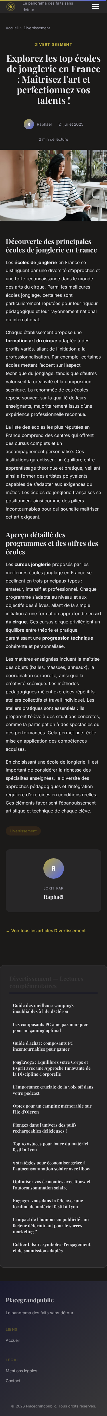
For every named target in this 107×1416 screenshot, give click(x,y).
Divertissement (37, 28)
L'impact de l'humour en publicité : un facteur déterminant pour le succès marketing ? (51, 1225)
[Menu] (95, 6)
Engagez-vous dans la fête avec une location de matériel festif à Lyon (48, 1203)
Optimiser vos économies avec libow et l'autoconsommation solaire (51, 1184)
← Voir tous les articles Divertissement (46, 930)
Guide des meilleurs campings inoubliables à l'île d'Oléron (43, 1008)
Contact (13, 1380)
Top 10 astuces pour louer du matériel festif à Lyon (50, 1146)
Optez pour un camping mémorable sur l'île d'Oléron (52, 1109)
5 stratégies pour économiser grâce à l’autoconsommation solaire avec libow (51, 1166)
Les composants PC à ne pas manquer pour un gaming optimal (50, 1027)
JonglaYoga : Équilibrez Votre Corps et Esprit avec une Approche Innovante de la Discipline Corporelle (52, 1068)
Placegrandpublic (30, 1300)
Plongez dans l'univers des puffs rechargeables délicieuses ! (44, 1128)
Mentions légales (21, 1370)
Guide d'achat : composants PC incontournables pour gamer (43, 1046)
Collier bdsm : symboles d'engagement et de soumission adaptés (51, 1247)
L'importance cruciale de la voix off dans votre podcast (53, 1090)
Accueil (12, 28)
